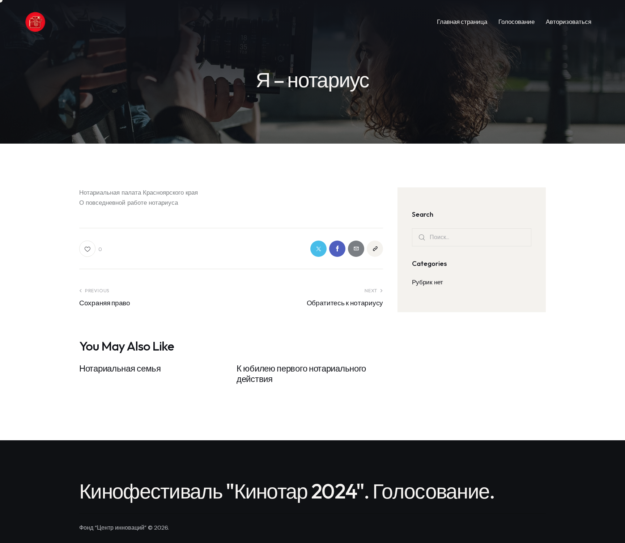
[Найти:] (471, 237)
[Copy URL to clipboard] (375, 249)
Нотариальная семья (120, 368)
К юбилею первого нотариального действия (301, 373)
